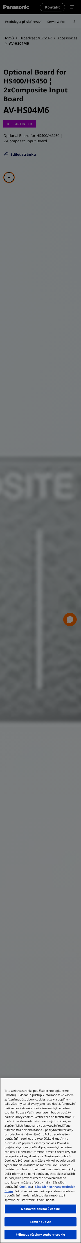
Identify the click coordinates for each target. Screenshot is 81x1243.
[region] (40, 1160)
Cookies (25, 1187)
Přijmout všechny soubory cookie (40, 1234)
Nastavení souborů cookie (40, 1209)
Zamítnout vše (41, 1222)
